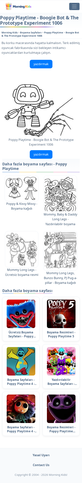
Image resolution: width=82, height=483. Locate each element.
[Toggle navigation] (74, 6)
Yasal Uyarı (41, 455)
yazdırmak (41, 64)
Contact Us (41, 465)
